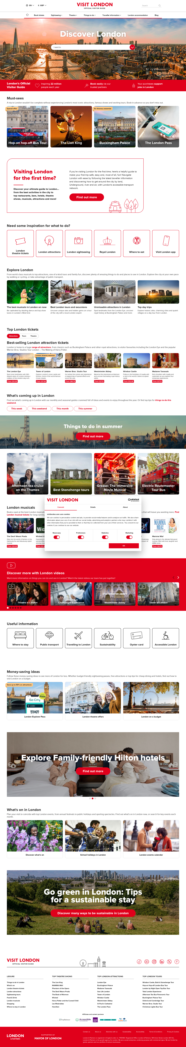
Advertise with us (112, 1032)
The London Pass (104, 1007)
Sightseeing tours (13, 994)
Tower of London (103, 994)
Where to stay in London (16, 1007)
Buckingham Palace (105, 985)
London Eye (101, 982)
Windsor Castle (103, 997)
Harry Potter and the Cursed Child (65, 1000)
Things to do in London (15, 982)
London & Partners (15, 1036)
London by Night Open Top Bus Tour (156, 988)
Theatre (33, 336)
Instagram (154, 961)
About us (98, 1032)
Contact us (86, 1032)
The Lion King (57, 982)
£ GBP (41, 5)
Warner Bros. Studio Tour (152, 1003)
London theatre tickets (15, 988)
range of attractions (41, 347)
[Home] (27, 15)
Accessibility (140, 1032)
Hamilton (55, 1007)
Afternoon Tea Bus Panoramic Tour (156, 994)
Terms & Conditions (155, 1032)
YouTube (146, 961)
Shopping (10, 1003)
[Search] (160, 5)
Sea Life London (103, 991)
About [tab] (125, 507)
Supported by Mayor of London (48, 1036)
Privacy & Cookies (173, 1032)
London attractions (14, 991)
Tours (24, 336)
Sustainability (127, 1032)
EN (30, 5)
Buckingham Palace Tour (152, 997)
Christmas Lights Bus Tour (153, 1007)
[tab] (13, 336)
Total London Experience (152, 991)
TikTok (139, 961)
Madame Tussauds (104, 988)
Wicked (55, 997)
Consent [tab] (60, 507)
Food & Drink (12, 997)
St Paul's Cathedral (104, 1003)
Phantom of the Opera (60, 988)
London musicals (13, 1000)
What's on (11, 985)
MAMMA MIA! (57, 985)
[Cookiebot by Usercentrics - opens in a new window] (129, 500)
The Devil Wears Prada (61, 991)
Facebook (177, 961)
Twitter (169, 961)
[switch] (81, 537)
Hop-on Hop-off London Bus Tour (155, 985)
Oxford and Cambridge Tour (153, 1000)
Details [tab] (93, 507)
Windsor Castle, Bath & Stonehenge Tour (158, 982)
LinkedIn (162, 961)
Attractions (13, 336)
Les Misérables (58, 1003)
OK (124, 546)
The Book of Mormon (60, 994)
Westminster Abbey (104, 1000)
